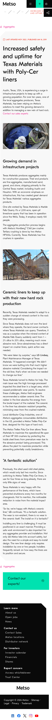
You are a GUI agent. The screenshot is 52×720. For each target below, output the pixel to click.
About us (10, 612)
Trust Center (12, 677)
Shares (9, 661)
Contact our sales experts (15, 113)
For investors (12, 648)
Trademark (27, 703)
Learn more (11, 608)
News (8, 621)
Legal (6, 703)
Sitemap (35, 700)
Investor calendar (15, 652)
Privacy (15, 703)
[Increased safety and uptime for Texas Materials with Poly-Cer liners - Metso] (15, 4)
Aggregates (24, 12)
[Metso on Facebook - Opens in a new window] (19, 715)
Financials (11, 657)
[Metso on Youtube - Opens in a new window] (36, 715)
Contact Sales (13, 632)
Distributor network (16, 641)
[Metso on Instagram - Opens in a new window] (30, 715)
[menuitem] (39, 4)
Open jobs (11, 617)
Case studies (16, 12)
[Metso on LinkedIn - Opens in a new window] (13, 715)
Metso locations (14, 637)
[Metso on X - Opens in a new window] (24, 715)
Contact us (10, 628)
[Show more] (48, 13)
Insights (7, 12)
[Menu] (30, 4)
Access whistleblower (18, 672)
